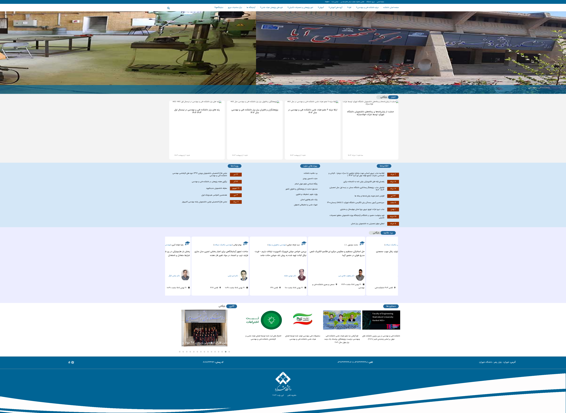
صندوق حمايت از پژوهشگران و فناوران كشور (301, 189)
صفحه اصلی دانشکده (391, 7)
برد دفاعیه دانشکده (310, 173)
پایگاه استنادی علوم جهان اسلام (306, 184)
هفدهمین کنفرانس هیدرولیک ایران (214, 195)
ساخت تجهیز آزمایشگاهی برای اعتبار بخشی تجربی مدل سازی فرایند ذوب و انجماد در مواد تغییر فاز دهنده (253, 253)
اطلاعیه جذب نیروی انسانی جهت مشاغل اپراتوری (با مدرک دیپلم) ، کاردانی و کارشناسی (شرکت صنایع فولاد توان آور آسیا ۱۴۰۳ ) (356, 174)
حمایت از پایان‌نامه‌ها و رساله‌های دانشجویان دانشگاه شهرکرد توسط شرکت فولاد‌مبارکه (370, 113)
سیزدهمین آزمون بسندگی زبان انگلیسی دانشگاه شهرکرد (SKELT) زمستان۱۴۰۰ (355, 202)
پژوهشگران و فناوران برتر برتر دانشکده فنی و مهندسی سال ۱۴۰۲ (254, 111)
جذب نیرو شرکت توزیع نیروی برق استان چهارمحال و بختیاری (362, 209)
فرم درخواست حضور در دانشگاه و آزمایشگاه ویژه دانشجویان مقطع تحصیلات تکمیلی (357, 216)
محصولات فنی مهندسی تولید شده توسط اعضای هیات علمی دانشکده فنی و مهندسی (302, 337)
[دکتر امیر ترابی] (271, 270)
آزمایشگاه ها (251, 7)
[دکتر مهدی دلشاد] (329, 270)
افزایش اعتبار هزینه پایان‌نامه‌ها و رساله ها (369, 196)
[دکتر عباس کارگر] (212, 270)
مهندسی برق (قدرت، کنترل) (193, 245)
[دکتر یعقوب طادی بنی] (387, 270)
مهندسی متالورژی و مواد (309, 245)
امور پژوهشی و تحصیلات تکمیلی (301, 7)
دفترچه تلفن (291, 395)
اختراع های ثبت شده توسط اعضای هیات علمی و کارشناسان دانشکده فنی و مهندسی (263, 337)
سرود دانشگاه (370, 2)
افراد (349, 7)
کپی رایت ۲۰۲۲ (278, 395)
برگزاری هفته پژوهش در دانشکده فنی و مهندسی (209, 181)
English (327, 2)
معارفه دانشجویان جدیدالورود (216, 188)
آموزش (321, 7)
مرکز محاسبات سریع (235, 7)
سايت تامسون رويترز (310, 178)
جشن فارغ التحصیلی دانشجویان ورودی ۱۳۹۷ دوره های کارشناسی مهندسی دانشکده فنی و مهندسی (199, 174)
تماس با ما (335, 2)
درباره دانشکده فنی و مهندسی (368, 7)
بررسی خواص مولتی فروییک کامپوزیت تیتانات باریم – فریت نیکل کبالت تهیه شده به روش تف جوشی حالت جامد (313, 253)
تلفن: (370, 362)
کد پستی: (219, 362)
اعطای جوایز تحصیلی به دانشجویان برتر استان (367, 223)
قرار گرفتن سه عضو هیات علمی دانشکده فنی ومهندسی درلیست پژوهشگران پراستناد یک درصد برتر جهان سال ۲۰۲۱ (342, 339)
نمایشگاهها (219, 7)
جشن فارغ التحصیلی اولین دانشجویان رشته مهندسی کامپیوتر (204, 201)
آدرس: (512, 362)
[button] (229, 351)
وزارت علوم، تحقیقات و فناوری (306, 194)
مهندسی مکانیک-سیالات (255, 245)
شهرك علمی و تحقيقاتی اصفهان (305, 204)
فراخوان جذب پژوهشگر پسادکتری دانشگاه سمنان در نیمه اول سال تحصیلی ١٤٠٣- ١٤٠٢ (356, 189)
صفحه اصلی (380, 2)
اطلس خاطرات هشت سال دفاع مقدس (352, 2)
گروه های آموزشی (336, 7)
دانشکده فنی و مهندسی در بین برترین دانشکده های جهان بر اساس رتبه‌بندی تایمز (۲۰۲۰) (381, 337)
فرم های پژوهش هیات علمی (272, 7)
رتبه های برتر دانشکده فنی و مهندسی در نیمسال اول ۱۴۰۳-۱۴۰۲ (197, 111)
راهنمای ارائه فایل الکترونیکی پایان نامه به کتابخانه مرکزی (363, 181)
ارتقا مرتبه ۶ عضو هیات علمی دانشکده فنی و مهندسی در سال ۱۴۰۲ (312, 111)
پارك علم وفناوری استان (308, 199)
